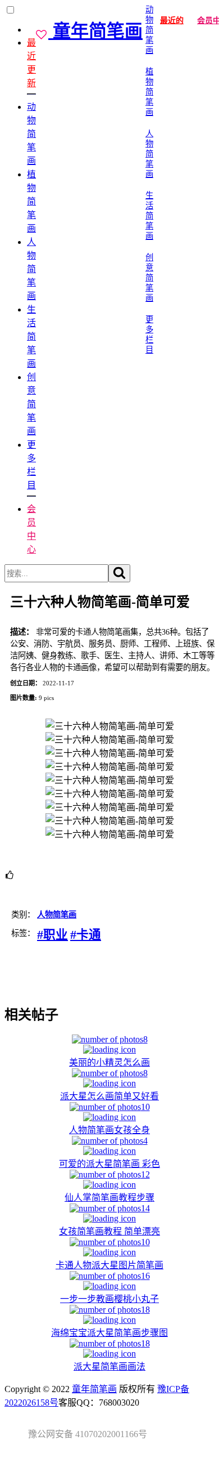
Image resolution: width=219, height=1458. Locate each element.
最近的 (172, 20)
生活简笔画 (31, 336)
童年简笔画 (94, 1389)
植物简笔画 (31, 201)
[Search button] (119, 573)
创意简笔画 (31, 404)
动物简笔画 (31, 134)
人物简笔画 (31, 269)
